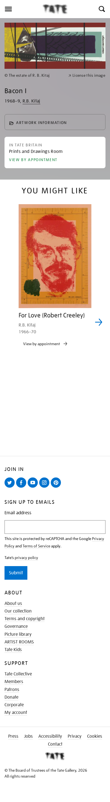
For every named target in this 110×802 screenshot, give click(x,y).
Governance (16, 626)
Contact (55, 744)
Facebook (22, 487)
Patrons (12, 689)
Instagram (45, 487)
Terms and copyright (25, 619)
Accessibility (50, 736)
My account (16, 712)
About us (13, 603)
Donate (11, 697)
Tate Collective (18, 674)
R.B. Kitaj (31, 101)
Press (13, 736)
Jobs (28, 736)
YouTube (34, 487)
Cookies (94, 736)
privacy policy (26, 557)
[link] (34, 75)
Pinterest (57, 487)
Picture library (18, 634)
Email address (18, 513)
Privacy (75, 736)
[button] (101, 9)
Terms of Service (36, 546)
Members (14, 681)
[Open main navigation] (21, 9)
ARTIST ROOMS (19, 642)
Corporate (14, 705)
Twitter (11, 487)
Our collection (18, 611)
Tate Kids (13, 649)
